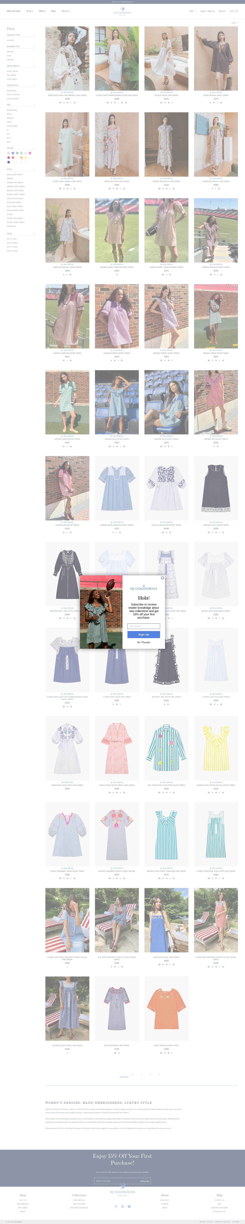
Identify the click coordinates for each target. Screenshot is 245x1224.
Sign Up (144, 634)
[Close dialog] (162, 578)
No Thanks (143, 642)
